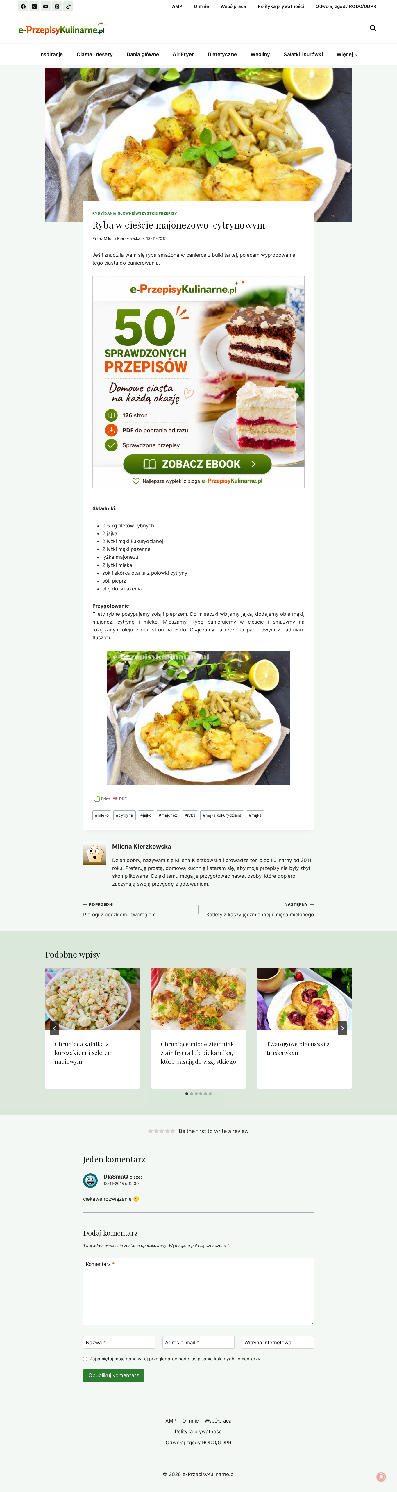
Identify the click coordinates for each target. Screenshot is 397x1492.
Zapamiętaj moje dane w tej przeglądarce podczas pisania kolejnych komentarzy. (175, 1358)
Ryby (97, 213)
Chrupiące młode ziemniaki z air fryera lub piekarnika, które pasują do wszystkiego (198, 1052)
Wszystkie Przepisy (156, 213)
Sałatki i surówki (303, 54)
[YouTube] (46, 6)
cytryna (124, 815)
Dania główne (143, 54)
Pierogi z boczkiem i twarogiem (119, 910)
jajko (145, 815)
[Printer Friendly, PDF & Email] (110, 799)
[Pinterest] (57, 6)
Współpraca (233, 6)
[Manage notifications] (381, 1477)
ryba (190, 815)
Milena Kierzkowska (122, 238)
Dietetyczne (222, 54)
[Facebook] (23, 6)
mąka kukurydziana (222, 815)
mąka (255, 815)
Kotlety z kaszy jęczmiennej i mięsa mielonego (260, 910)
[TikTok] (68, 6)
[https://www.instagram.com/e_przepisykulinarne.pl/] (34, 6)
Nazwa (96, 1342)
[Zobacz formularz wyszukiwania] (373, 28)
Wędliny (260, 54)
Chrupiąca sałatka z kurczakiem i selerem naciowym (84, 1052)
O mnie (201, 6)
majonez (168, 815)
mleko (102, 815)
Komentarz (100, 1264)
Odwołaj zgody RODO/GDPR (346, 6)
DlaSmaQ (115, 1176)
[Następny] (342, 1028)
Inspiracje (51, 54)
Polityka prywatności (281, 6)
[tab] (186, 1093)
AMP (177, 6)
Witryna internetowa (268, 1342)
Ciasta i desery (95, 54)
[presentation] (92, 999)
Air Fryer (183, 54)
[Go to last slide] (54, 1028)
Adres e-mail (182, 1342)
